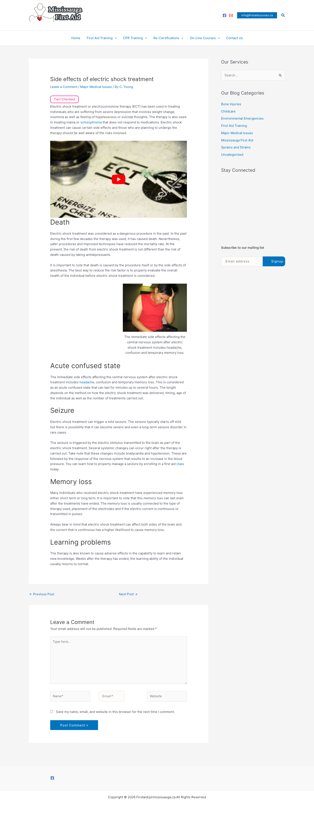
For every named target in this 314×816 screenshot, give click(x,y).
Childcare (228, 111)
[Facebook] (224, 15)
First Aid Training (100, 38)
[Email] (231, 15)
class (180, 464)
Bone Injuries (231, 104)
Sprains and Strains (236, 147)
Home (75, 38)
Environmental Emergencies (242, 118)
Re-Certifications (166, 38)
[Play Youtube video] (118, 179)
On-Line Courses (203, 38)
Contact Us (234, 38)
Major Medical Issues (96, 87)
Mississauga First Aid (237, 140)
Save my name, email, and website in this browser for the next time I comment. (115, 712)
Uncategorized (232, 155)
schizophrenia (91, 122)
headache (86, 382)
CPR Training (133, 38)
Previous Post (41, 594)
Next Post (128, 594)
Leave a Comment (63, 87)
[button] (257, 15)
